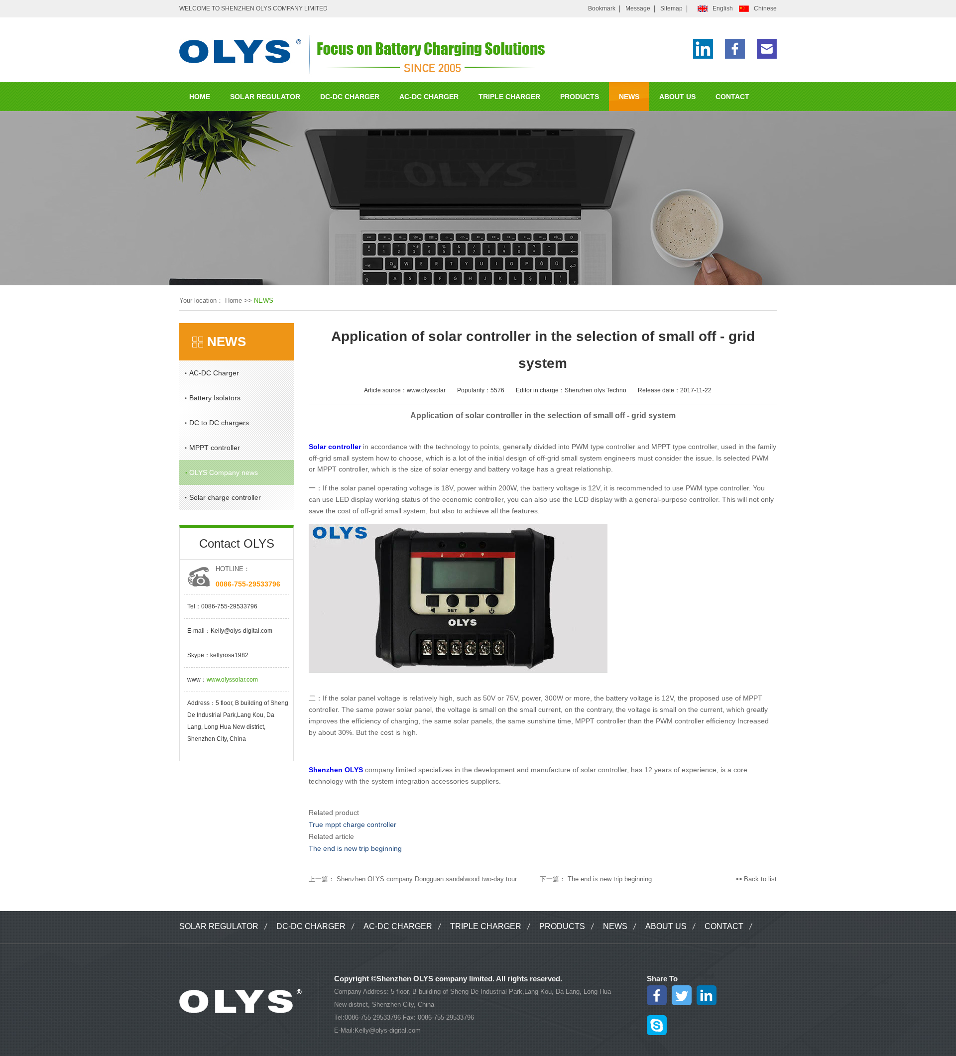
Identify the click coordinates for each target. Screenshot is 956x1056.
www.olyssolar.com (232, 679)
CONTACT (732, 97)
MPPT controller (214, 448)
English (723, 8)
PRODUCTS (579, 97)
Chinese (765, 8)
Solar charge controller (225, 497)
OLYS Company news (223, 472)
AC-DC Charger (214, 373)
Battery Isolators (214, 398)
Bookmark (601, 8)
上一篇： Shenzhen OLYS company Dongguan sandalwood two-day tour (413, 879)
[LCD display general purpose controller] (458, 671)
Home (233, 300)
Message (637, 8)
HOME (199, 97)
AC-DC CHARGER (429, 97)
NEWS (629, 97)
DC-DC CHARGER (349, 97)
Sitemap (671, 8)
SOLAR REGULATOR (265, 97)
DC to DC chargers (219, 423)
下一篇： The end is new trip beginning (596, 879)
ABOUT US (677, 97)
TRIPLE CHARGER (509, 97)
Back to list (760, 879)
